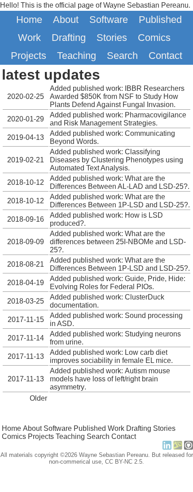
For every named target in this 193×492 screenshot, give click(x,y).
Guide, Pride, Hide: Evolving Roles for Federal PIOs (117, 283)
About (66, 19)
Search (122, 55)
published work (97, 88)
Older (38, 398)
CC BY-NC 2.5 (123, 461)
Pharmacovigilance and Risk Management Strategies (118, 119)
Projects (28, 55)
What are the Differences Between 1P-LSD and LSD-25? (119, 201)
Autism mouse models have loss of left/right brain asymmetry (110, 379)
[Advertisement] (96, 478)
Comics (154, 37)
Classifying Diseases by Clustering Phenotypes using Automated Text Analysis (116, 160)
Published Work (99, 428)
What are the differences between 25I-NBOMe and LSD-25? (118, 242)
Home (29, 19)
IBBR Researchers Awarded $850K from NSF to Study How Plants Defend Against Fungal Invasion (117, 96)
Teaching (76, 55)
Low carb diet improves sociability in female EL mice (110, 356)
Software (108, 19)
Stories (111, 37)
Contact (165, 55)
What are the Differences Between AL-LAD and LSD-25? (119, 182)
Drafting (69, 37)
